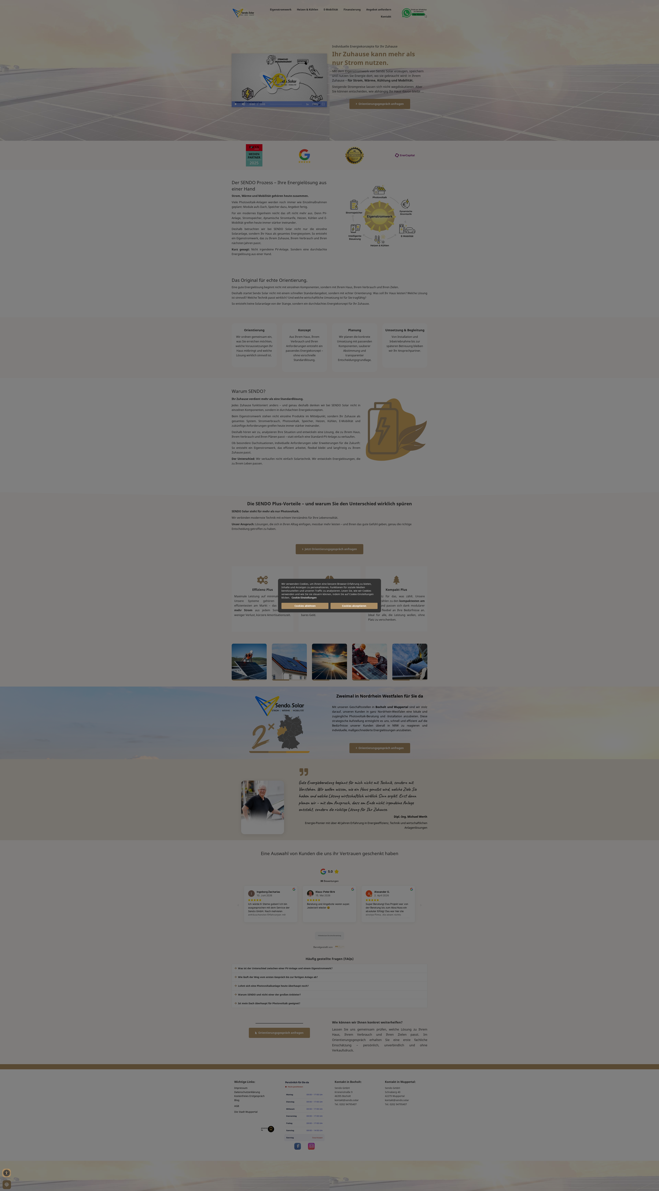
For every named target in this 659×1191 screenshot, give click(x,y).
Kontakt (386, 16)
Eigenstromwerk (280, 9)
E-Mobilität (331, 9)
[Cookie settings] (7, 1184)
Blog (236, 1100)
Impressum (240, 1088)
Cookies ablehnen (305, 605)
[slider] (243, 92)
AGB (236, 1106)
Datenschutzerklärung (247, 1092)
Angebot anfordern (378, 9)
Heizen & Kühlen (307, 9)
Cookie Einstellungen (304, 597)
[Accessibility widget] (6, 1173)
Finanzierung (352, 9)
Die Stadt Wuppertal (246, 1111)
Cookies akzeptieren (354, 605)
